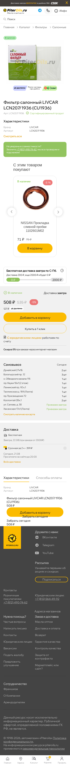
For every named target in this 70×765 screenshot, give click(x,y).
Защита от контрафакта (44, 656)
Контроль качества (48, 648)
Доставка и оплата (47, 628)
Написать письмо (15, 628)
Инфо (63, 10)
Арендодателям (14, 702)
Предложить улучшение (12, 663)
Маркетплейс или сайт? (47, 666)
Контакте (49, 537)
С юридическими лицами (24, 338)
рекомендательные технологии (44, 748)
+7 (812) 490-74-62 (26, 149)
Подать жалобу (14, 655)
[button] (11, 212)
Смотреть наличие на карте (19, 414)
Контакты (10, 635)
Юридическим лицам (18, 641)
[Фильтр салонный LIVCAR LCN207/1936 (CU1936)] (35, 64)
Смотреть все (13, 136)
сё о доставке (12, 461)
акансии (10, 648)
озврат (40, 635)
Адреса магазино (47, 611)
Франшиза (11, 689)
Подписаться (51, 579)
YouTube (47, 553)
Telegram (48, 545)
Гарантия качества (47, 641)
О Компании (12, 695)
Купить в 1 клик (35, 329)
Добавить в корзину (35, 318)
